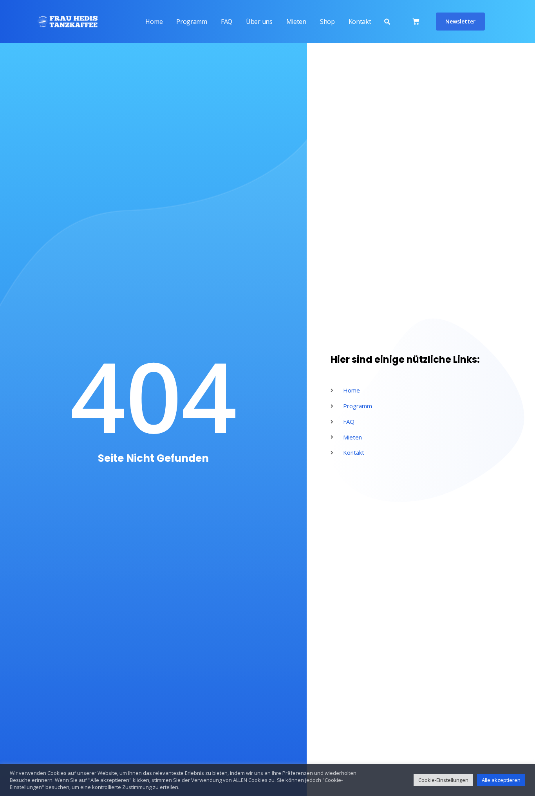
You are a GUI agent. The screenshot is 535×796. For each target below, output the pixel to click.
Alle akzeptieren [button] (501, 779)
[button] (386, 21)
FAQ (226, 21)
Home (154, 21)
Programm (191, 21)
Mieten (296, 21)
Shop (327, 21)
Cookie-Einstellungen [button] (443, 779)
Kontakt (360, 21)
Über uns (259, 21)
